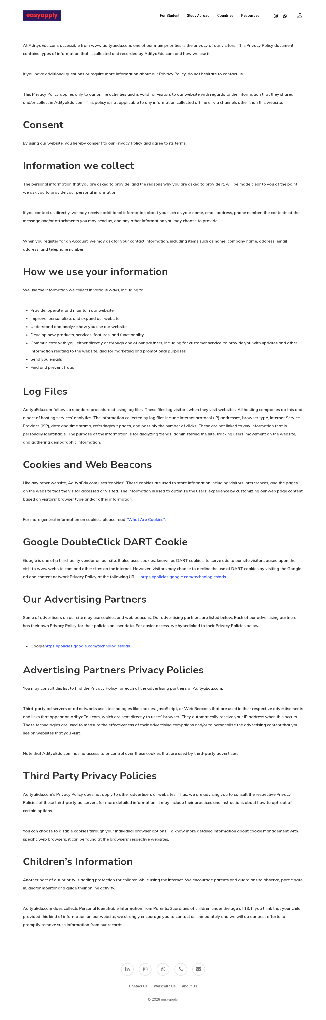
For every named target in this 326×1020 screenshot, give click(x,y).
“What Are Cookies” (145, 519)
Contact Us (138, 986)
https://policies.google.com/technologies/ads (183, 576)
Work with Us (165, 986)
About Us (189, 986)
